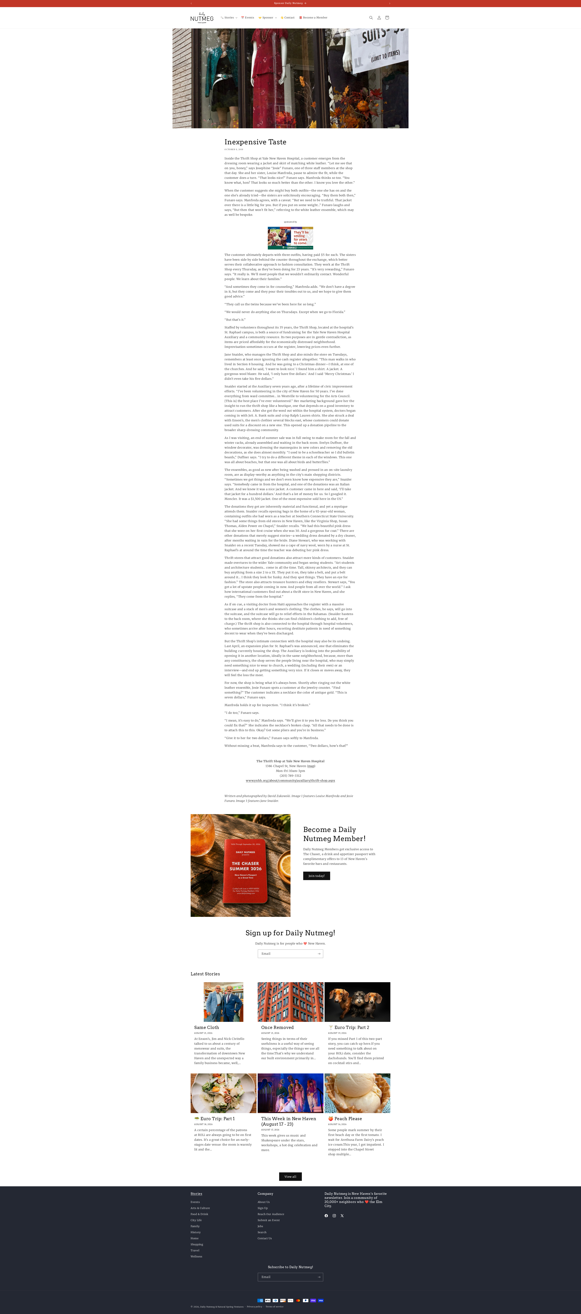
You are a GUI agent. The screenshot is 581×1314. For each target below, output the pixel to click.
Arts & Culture (200, 1208)
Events (195, 1202)
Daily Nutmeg (207, 1307)
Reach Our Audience (271, 1214)
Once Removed (277, 1027)
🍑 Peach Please (345, 1118)
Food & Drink (199, 1214)
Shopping (197, 1244)
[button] (228, 17)
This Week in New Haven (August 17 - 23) (288, 1121)
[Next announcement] (389, 3)
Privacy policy (254, 1306)
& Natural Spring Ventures (229, 1307)
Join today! (317, 876)
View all (290, 1176)
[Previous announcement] (191, 3)
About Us (264, 1202)
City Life (196, 1220)
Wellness (196, 1256)
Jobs (260, 1226)
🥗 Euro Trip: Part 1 (214, 1118)
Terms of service (275, 1306)
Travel (195, 1250)
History (196, 1232)
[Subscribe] (319, 954)
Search (262, 1232)
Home (195, 1238)
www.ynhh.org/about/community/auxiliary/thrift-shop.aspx (290, 780)
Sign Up (263, 1208)
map (311, 766)
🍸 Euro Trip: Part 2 (348, 1027)
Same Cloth (206, 1027)
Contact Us (265, 1238)
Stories (196, 1194)
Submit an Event (269, 1220)
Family (195, 1226)
